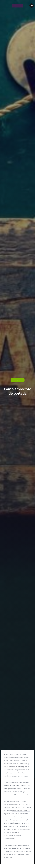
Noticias (18, 380)
